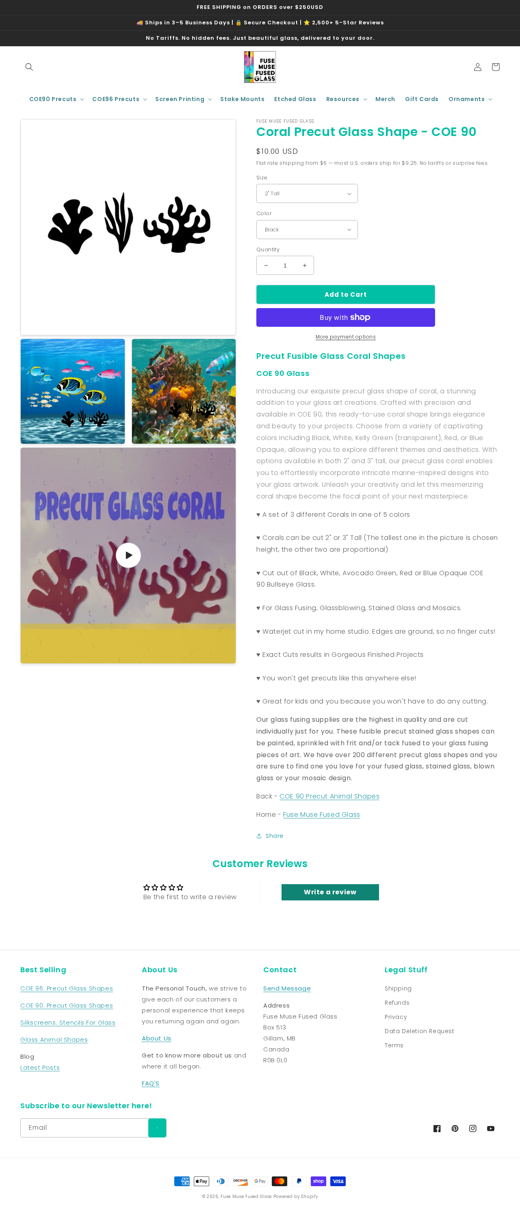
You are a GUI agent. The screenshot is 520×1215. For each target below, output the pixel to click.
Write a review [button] (330, 892)
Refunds (397, 1003)
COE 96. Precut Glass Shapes (66, 988)
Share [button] (275, 836)
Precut (317, 796)
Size (262, 177)
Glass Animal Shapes (54, 1039)
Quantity (268, 249)
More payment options (346, 336)
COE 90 (293, 796)
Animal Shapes (355, 796)
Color (264, 213)
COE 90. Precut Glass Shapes (66, 1005)
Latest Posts (40, 1067)
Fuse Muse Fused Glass (321, 814)
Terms (394, 1045)
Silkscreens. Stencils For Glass (68, 1022)
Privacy (396, 1017)
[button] (29, 67)
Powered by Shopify (295, 1196)
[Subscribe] (157, 1127)
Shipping (398, 988)
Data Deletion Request (420, 1031)
